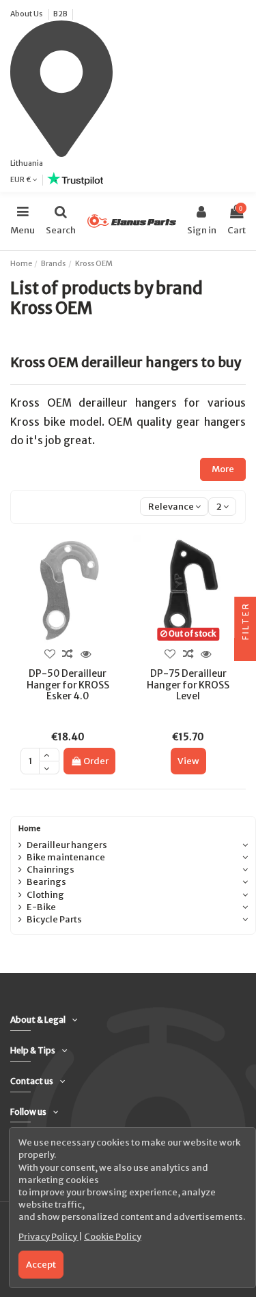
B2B (60, 13)
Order (96, 761)
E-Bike (41, 907)
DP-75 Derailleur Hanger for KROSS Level (188, 684)
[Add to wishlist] (50, 653)
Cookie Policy (112, 1236)
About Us (27, 13)
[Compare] (67, 653)
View (188, 761)
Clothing (45, 895)
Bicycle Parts (54, 919)
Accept (41, 1264)
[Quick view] (86, 653)
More (223, 469)
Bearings (46, 882)
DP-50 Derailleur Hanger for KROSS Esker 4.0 (68, 684)
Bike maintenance (66, 857)
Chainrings (50, 869)
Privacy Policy (48, 1236)
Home (29, 828)
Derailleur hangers (67, 845)
